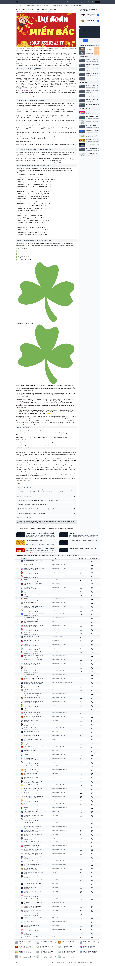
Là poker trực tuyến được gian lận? (31, 667)
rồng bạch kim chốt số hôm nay (31, 569)
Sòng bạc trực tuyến (28, 839)
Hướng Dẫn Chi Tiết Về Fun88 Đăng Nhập (33, 936)
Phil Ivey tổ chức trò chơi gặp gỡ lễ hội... (33, 739)
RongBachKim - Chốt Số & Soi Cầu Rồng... (33, 819)
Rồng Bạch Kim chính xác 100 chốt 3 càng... (33, 796)
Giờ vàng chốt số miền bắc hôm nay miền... (33, 879)
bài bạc (25, 691)
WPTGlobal (26, 596)
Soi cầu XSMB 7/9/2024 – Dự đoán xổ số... (33, 906)
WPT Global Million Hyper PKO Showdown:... (33, 815)
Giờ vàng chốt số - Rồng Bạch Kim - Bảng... (33, 693)
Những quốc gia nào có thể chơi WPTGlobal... (34, 594)
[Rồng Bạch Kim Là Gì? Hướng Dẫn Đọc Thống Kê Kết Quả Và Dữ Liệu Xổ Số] (82, 60)
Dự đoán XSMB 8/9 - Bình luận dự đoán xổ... (33, 716)
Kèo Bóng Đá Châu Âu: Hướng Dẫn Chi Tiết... (34, 743)
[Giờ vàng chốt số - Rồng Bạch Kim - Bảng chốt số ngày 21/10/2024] (82, 131)
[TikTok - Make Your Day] (82, 135)
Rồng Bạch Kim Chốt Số (90, 75)
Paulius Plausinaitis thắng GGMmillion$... (33, 689)
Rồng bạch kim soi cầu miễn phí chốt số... (33, 670)
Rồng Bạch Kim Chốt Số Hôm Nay (92, 113)
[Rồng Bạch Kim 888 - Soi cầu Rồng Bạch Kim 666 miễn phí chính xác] (82, 112)
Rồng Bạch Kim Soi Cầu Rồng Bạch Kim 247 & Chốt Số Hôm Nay (74, 962)
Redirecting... (27, 610)
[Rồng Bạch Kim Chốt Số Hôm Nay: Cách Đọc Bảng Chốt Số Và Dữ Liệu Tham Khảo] (82, 74)
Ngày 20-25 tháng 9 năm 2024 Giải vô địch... (33, 872)
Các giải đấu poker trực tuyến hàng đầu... (33, 864)
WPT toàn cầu (27, 562)
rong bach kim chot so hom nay (31, 565)
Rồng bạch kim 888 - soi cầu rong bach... (33, 727)
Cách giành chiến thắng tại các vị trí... (32, 640)
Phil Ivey (87, 146)
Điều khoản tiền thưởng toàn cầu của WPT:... (34, 560)
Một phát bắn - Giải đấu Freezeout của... (33, 910)
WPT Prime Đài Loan (28, 584)
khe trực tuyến (27, 641)
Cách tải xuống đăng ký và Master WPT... (33, 720)
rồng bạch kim (25, 91)
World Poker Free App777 (88, 50)
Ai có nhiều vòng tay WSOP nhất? (31, 777)
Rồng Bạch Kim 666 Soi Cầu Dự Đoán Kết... (33, 625)
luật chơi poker (27, 812)
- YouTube (26, 575)
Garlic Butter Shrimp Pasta (30, 769)
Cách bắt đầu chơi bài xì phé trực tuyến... (33, 591)
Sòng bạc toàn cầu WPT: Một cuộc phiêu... (33, 834)
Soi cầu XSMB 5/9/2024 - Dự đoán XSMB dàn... (34, 613)
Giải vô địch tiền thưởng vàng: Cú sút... (32, 773)
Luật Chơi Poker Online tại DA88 (31, 811)
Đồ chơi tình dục (27, 934)
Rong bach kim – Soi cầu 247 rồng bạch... (33, 765)
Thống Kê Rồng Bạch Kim (90, 80)
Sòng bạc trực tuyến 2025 (29, 903)
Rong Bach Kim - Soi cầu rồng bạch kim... (33, 735)
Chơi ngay (96, 49)
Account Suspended (28, 564)
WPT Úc (25, 873)
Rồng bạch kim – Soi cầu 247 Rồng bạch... (33, 663)
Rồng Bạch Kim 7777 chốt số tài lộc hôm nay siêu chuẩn (61, 528)
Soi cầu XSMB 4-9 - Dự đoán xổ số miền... (33, 705)
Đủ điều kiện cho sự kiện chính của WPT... (33, 917)
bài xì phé (26, 725)
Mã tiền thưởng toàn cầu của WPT (31, 831)
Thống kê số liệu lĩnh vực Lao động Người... (33, 701)
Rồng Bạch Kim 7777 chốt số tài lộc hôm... (33, 788)
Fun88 (25, 938)
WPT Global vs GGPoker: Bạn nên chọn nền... (34, 876)
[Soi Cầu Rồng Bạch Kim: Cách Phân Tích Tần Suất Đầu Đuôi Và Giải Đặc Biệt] (82, 69)
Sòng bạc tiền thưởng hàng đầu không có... (33, 682)
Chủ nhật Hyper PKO (28, 638)
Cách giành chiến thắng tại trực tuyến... (33, 708)
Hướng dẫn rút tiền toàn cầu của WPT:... (33, 750)
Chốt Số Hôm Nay (98, 75)
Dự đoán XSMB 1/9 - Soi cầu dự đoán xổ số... (33, 678)
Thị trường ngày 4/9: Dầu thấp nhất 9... (32, 697)
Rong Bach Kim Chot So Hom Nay (92, 136)
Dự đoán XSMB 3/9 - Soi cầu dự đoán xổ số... (33, 655)
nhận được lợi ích (89, 2)
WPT (25, 622)
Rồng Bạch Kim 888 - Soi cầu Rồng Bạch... (33, 629)
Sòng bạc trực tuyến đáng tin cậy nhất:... (33, 857)
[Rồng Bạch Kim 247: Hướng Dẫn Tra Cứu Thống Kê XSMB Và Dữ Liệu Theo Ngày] (82, 65)
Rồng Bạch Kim (88, 61)
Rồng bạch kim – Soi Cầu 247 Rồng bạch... (33, 659)
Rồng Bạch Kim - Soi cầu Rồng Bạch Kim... (33, 632)
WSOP (25, 687)
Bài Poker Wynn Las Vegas (95, 146)
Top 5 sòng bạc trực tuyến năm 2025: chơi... (33, 902)
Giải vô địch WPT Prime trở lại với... (31, 621)
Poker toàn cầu (27, 926)
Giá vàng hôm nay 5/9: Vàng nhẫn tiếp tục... (33, 868)
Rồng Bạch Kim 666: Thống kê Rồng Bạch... (33, 898)
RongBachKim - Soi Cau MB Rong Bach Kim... (34, 651)
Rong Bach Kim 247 (97, 66)
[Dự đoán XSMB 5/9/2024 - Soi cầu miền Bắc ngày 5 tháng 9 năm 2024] (82, 149)
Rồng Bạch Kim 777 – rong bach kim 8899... (33, 800)
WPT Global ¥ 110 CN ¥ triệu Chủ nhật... (32, 891)
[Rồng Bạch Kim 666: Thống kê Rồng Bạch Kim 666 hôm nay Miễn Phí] (82, 126)
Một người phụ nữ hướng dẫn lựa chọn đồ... (34, 933)
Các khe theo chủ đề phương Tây (31, 782)
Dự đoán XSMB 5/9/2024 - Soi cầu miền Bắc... (34, 914)
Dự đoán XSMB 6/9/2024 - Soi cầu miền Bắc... (34, 606)
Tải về (97, 1)
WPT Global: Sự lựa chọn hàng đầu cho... (33, 731)
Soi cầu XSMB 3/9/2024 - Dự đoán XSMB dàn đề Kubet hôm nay (31, 528)
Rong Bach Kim (95, 61)
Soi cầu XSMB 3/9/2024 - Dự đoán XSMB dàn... (34, 568)
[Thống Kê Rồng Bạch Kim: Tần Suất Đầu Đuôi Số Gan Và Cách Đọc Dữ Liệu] (82, 79)
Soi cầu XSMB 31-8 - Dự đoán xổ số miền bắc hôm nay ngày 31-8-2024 (65, 5)
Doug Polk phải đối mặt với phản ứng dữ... (33, 724)
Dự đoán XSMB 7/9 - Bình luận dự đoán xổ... (33, 572)
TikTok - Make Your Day (91, 135)
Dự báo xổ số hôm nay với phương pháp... (33, 648)
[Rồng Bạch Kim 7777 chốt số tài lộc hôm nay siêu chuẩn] (82, 117)
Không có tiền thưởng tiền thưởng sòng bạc (33, 683)
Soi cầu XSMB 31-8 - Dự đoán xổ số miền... (33, 784)
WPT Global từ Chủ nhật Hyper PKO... (32, 636)
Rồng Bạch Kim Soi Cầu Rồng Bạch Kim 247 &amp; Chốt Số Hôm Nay (33, 5)
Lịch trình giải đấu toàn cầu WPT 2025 (32, 883)
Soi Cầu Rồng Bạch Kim (90, 70)
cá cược (25, 744)
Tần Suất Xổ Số (98, 80)
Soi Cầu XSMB (98, 70)
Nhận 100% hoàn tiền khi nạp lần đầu (89, 52)
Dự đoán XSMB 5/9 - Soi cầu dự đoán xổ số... (33, 746)
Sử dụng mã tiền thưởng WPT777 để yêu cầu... (34, 830)
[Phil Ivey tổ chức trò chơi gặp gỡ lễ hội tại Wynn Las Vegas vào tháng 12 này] (82, 145)
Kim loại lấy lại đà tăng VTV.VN (30, 602)
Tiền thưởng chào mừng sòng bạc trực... (33, 838)
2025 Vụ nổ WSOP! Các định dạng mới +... (33, 686)
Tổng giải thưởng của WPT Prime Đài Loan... (33, 583)
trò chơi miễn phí (66, 2)
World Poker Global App (89, 48)
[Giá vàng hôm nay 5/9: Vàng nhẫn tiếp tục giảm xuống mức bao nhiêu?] (82, 140)
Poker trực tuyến (27, 592)
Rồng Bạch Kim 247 (89, 66)
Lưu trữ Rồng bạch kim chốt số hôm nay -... (33, 762)
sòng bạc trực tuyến (78, 2)
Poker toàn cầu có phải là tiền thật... (32, 925)
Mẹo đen (26, 710)
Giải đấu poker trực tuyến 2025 (31, 866)
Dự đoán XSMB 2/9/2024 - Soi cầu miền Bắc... (34, 853)
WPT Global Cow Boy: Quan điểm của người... (34, 781)
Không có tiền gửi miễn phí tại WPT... (32, 887)
